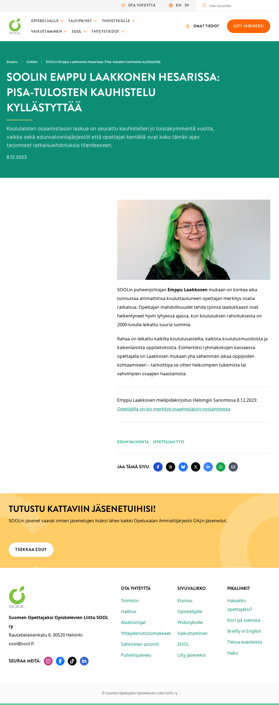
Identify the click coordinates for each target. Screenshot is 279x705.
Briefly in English (244, 631)
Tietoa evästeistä (244, 642)
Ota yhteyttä (142, 5)
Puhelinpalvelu (136, 655)
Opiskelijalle (45, 20)
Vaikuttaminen (46, 31)
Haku (232, 653)
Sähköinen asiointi (140, 644)
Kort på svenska (243, 620)
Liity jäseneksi (191, 655)
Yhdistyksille (116, 20)
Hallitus (129, 611)
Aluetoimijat (133, 622)
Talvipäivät (80, 20)
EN (178, 5)
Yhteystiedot (105, 31)
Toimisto (130, 601)
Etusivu (184, 601)
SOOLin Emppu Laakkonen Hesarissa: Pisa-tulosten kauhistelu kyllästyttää (103, 62)
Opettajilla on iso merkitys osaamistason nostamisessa (174, 409)
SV (187, 5)
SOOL (77, 31)
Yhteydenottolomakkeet (146, 633)
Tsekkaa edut (31, 550)
